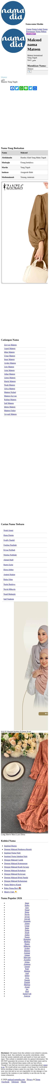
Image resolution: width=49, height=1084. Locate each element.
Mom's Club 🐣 (10, 892)
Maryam (27, 957)
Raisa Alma (8, 579)
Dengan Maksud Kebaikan (15, 870)
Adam (27, 923)
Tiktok (23, 1082)
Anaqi (27, 987)
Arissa (27, 962)
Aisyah (27, 919)
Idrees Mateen (9, 407)
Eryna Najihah (9, 550)
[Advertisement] (24, 117)
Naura (27, 937)
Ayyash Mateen (10, 414)
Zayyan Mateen (10, 345)
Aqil (27, 973)
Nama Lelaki (37, 29)
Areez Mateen (9, 378)
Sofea (27, 905)
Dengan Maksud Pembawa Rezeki (18, 849)
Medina (27, 942)
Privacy (30, 1079)
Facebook (5, 1082)
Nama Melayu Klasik (12, 885)
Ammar (27, 953)
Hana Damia (9, 535)
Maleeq (27, 971)
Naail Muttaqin (9, 594)
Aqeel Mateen (9, 348)
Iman (27, 903)
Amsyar (27, 996)
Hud (27, 991)
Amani (27, 966)
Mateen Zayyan (10, 396)
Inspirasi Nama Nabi (12, 853)
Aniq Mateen (9, 370)
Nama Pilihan (41, 31)
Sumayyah (27, 994)
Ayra (27, 978)
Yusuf (27, 910)
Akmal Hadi (8, 560)
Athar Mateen (9, 374)
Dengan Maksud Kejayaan (14, 874)
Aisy (27, 908)
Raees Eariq (8, 565)
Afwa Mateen (9, 389)
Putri (27, 969)
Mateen (27, 951)
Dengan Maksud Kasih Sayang (16, 867)
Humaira (27, 939)
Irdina (27, 976)
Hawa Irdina (8, 570)
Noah (27, 932)
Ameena (27, 964)
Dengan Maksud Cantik (13, 860)
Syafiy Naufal (9, 540)
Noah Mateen (9, 385)
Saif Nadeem (9, 599)
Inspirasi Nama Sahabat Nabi (15, 856)
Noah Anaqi (8, 530)
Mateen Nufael (10, 392)
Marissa (27, 985)
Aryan (27, 917)
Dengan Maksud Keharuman (15, 881)
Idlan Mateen (9, 352)
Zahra (27, 935)
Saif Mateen (9, 403)
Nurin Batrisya (9, 584)
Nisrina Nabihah (10, 555)
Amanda (27, 921)
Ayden (27, 948)
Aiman (27, 955)
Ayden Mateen (10, 363)
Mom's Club (31, 34)
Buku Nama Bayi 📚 (12, 888)
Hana (27, 912)
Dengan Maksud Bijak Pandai (16, 877)
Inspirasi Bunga (10, 846)
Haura (27, 944)
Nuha (27, 930)
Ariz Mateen (9, 367)
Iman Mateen (9, 359)
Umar (27, 926)
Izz (27, 989)
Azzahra (27, 960)
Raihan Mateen (10, 400)
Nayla (27, 914)
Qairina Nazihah (10, 545)
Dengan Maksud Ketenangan (15, 863)
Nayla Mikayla (9, 589)
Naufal (27, 980)
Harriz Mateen (10, 381)
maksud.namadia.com (16, 1079)
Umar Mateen (9, 356)
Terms (37, 1079)
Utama (28, 29)
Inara (27, 928)
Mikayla (27, 946)
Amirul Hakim (9, 574)
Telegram (15, 1082)
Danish (27, 982)
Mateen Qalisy (10, 410)
